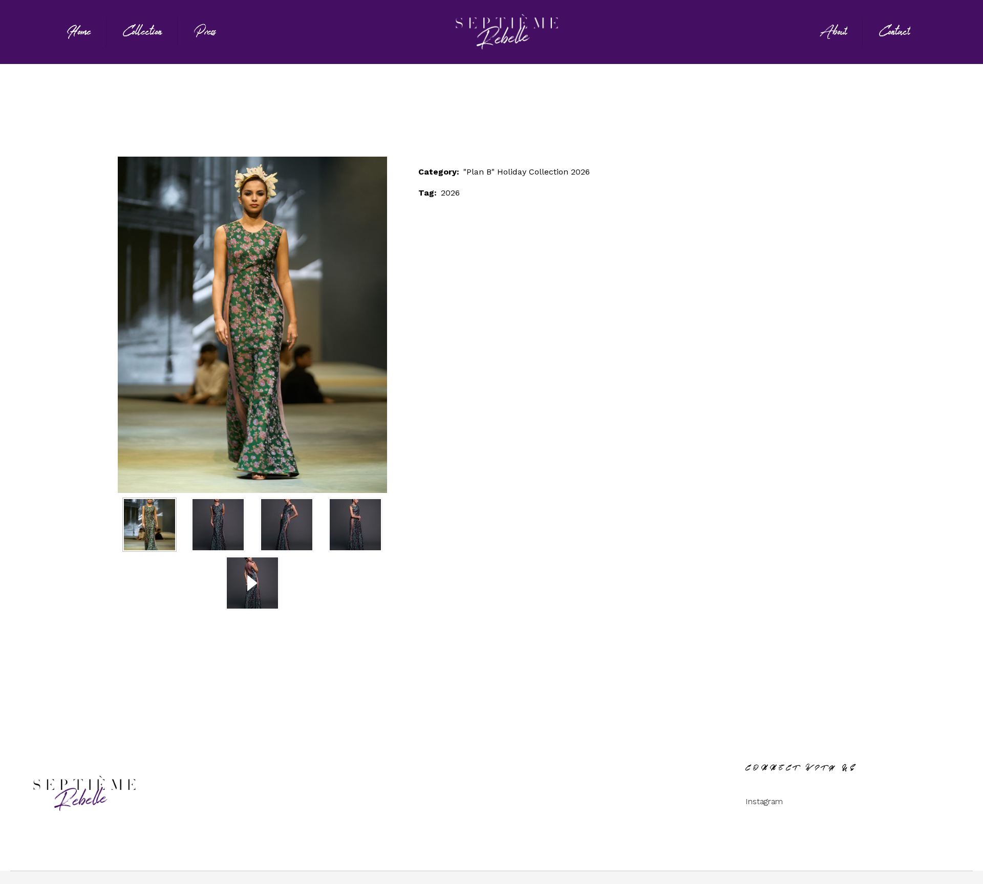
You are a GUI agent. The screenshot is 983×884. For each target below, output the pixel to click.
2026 (450, 193)
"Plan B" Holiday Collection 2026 (487, 114)
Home (397, 114)
